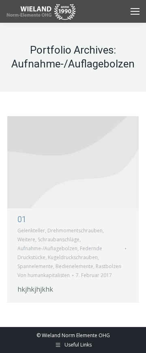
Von (43, 275)
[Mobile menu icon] (135, 11)
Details (73, 162)
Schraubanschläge (58, 239)
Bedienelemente (74, 266)
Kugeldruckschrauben (73, 257)
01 (21, 219)
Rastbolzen (108, 266)
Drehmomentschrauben (75, 230)
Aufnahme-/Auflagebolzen (47, 248)
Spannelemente (35, 266)
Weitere (26, 239)
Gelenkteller (31, 230)
